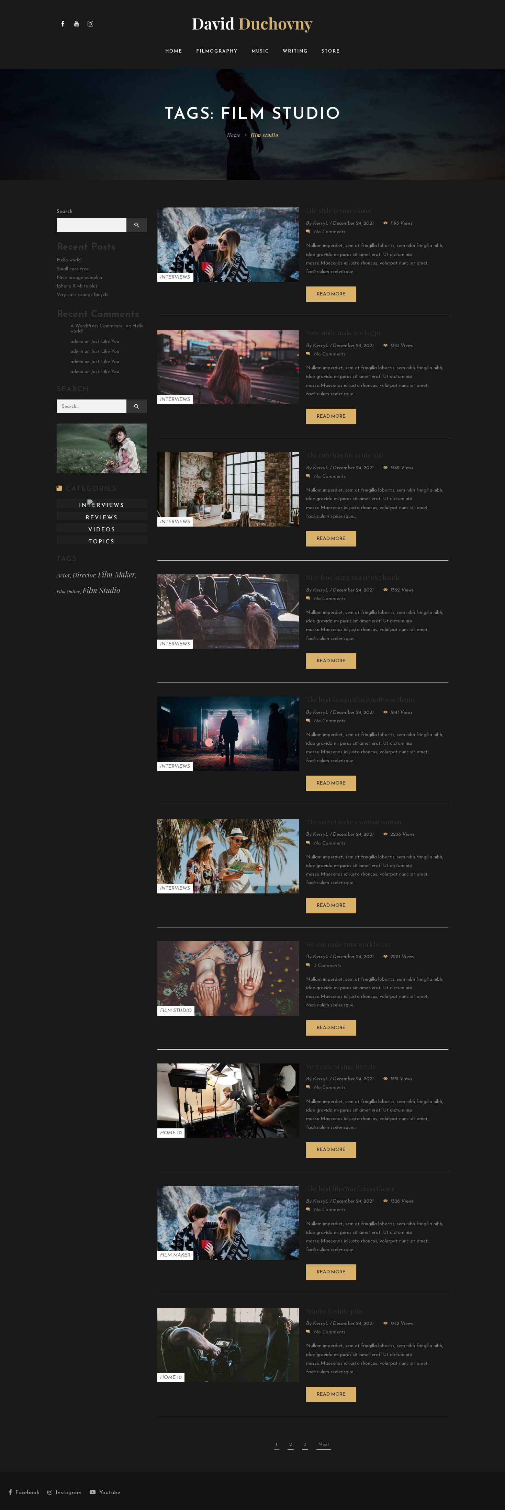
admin (76, 341)
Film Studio (176, 1010)
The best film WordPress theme (350, 1189)
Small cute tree (73, 269)
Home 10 (171, 1133)
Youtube (109, 1493)
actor (63, 575)
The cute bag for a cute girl (344, 455)
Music (260, 51)
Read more (331, 294)
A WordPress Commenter (97, 326)
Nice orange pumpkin (79, 277)
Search (64, 211)
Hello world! (69, 260)
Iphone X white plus (334, 1311)
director (84, 575)
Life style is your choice (339, 210)
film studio (101, 590)
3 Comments (327, 965)
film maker (116, 574)
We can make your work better (349, 944)
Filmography (217, 51)
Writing (295, 51)
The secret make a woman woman (354, 822)
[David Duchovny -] (252, 24)
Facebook (27, 1493)
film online (68, 591)
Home (173, 51)
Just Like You (105, 341)
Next (323, 1444)
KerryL (320, 223)
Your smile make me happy (344, 333)
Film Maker (175, 1255)
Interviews (175, 277)
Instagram (68, 1493)
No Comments (330, 232)
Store (331, 51)
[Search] (136, 406)
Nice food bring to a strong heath (352, 577)
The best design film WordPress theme (361, 700)
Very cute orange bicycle (341, 1066)
